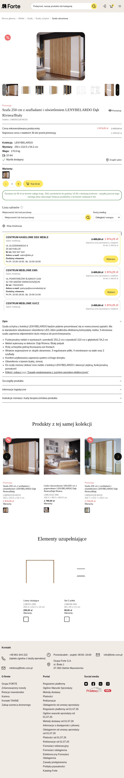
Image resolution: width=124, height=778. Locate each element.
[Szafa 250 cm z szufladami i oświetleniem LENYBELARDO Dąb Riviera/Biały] (21, 456)
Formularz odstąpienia (55, 750)
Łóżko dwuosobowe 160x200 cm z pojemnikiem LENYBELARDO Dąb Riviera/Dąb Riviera (60, 488)
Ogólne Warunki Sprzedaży (57, 688)
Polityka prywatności (54, 766)
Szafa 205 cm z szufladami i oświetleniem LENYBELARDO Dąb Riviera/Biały (101, 489)
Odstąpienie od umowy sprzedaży (61, 705)
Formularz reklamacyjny (56, 746)
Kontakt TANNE (10, 700)
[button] (5, 510)
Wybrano (110, 259)
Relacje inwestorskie (13, 692)
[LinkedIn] (100, 684)
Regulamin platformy (54, 683)
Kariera (6, 696)
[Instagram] (108, 684)
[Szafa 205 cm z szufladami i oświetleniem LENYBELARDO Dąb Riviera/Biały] (103, 456)
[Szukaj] (94, 6)
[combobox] (107, 217)
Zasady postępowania (55, 762)
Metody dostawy (51, 692)
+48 (18, 655)
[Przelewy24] (98, 690)
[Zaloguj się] (105, 6)
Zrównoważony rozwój (14, 688)
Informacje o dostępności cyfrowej (61, 725)
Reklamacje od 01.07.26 (56, 741)
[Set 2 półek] (82, 571)
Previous (7, 456)
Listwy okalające (31, 600)
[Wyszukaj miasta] (88, 217)
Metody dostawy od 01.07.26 (58, 721)
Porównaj (116, 110)
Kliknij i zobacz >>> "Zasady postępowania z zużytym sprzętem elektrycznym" (47, 372)
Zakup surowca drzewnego (16, 705)
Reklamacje (49, 700)
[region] (62, 271)
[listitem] (21, 474)
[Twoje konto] (119, 6)
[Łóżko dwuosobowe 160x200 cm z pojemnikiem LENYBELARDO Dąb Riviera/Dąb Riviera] (62, 456)
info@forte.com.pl (113, 655)
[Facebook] (93, 684)
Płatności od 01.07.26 (54, 737)
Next (117, 90)
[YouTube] (86, 684)
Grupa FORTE (9, 683)
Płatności (48, 696)
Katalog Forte (50, 770)
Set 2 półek (69, 600)
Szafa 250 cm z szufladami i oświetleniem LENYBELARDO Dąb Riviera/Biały (19, 489)
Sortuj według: (100, 212)
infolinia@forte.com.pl (21, 668)
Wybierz (111, 292)
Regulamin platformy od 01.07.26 (60, 709)
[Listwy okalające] (41, 571)
